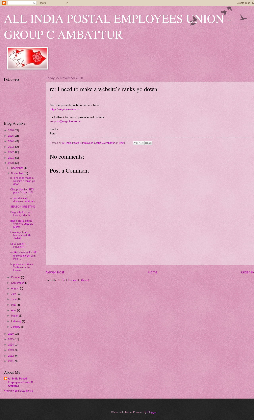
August (15, 288)
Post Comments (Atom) (75, 280)
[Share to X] (143, 143)
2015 (11, 339)
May (14, 304)
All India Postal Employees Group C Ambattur (20, 382)
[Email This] (135, 143)
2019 (11, 333)
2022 (11, 152)
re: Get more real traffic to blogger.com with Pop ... (23, 255)
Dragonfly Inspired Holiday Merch (20, 214)
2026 (11, 130)
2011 (11, 361)
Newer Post (55, 272)
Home (152, 272)
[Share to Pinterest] (150, 143)
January (16, 326)
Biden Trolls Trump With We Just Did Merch (21, 223)
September (17, 282)
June (14, 299)
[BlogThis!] (139, 143)
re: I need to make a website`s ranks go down (22, 180)
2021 (11, 157)
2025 (11, 135)
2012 (11, 355)
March (15, 315)
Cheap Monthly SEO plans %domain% (22, 191)
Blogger (151, 412)
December (17, 167)
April (14, 310)
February (16, 321)
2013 (11, 350)
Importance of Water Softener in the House (22, 267)
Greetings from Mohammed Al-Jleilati (20, 235)
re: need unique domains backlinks (22, 200)
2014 (11, 344)
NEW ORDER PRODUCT (18, 245)
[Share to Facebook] (146, 143)
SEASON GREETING (23, 206)
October (16, 277)
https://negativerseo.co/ (64, 109)
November (17, 173)
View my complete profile (18, 390)
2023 (11, 146)
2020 (11, 163)
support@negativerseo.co (66, 121)
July (14, 293)
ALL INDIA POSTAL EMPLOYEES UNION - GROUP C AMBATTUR (117, 26)
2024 (11, 141)
